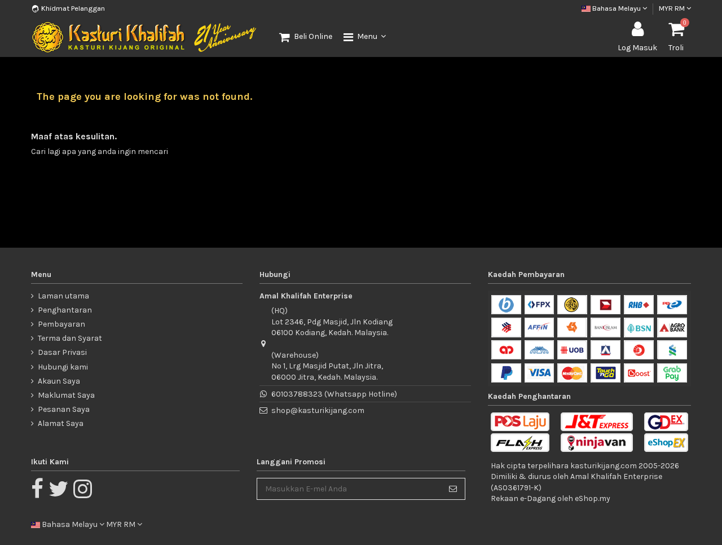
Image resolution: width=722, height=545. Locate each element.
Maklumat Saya (66, 395)
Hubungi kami (63, 367)
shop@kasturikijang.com (317, 410)
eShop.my (592, 498)
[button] (364, 37)
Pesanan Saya (64, 409)
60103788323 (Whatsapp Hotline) (334, 394)
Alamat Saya (60, 423)
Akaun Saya (59, 381)
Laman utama (63, 296)
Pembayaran (61, 324)
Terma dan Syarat (70, 338)
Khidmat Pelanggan (73, 8)
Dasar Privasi (62, 352)
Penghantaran (65, 310)
